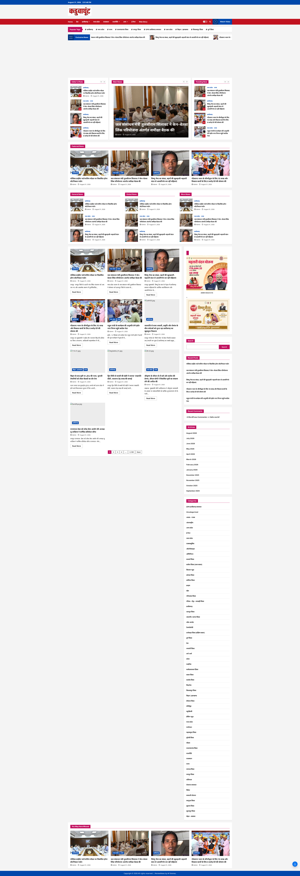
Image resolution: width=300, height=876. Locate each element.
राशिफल (189, 780)
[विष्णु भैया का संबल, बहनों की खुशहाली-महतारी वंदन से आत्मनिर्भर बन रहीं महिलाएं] (170, 163)
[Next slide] (104, 81)
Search (190, 341)
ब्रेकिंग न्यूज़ (189, 717)
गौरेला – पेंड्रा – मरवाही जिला (195, 601)
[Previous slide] (101, 81)
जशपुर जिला (190, 612)
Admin (87, 96)
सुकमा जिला (190, 806)
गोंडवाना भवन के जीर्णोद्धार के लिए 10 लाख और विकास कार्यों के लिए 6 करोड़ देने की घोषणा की (221, 37)
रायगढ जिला (190, 769)
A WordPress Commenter (197, 417)
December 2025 (192, 475)
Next (139, 452)
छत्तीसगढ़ (85, 22)
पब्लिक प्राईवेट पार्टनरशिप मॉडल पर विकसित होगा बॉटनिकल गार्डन (75, 91)
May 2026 (190, 449)
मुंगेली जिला (190, 738)
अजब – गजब (190, 517)
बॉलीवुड (188, 706)
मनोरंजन (189, 727)
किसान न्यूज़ (190, 570)
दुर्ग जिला (211, 29)
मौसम (188, 743)
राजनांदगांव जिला (122, 29)
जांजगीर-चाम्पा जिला (193, 617)
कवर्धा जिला (190, 559)
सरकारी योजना (191, 795)
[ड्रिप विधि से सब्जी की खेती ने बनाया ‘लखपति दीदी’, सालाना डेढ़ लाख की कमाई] (124, 361)
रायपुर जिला (137, 29)
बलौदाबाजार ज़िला (192, 669)
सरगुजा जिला (190, 801)
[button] (210, 21)
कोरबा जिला (190, 575)
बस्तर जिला (189, 675)
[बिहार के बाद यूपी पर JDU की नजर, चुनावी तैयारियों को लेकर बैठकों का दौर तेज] (87, 361)
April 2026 (190, 454)
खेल (187, 591)
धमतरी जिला (190, 648)
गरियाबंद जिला (191, 596)
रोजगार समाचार (191, 785)
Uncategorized (192, 512)
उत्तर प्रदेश (169, 29)
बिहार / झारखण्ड (182, 29)
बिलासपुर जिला (198, 29)
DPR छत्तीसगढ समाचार (153, 29)
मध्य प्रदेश (96, 22)
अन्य (124, 22)
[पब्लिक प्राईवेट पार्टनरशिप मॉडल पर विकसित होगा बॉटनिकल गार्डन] (89, 163)
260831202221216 (207, 293)
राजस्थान (106, 22)
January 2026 (191, 470)
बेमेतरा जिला (190, 701)
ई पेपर (133, 22)
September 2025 (193, 491)
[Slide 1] (187, 253)
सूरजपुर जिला (190, 811)
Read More (77, 292)
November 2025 (192, 480)
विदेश (188, 790)
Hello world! (215, 417)
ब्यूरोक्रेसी (189, 711)
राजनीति (115, 22)
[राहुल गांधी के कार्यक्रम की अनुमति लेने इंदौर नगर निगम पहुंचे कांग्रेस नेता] (124, 310)
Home (70, 22)
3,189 (131, 452)
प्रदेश (188, 659)
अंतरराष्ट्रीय (189, 523)
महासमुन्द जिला (191, 732)
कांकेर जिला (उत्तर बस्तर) (194, 564)
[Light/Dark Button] (205, 21)
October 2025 (191, 486)
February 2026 (192, 465)
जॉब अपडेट (190, 622)
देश (77, 22)
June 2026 (190, 443)
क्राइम (188, 585)
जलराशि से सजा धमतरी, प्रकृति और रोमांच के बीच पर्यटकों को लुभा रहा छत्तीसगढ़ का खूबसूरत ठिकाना (161, 328)
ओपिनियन (189, 554)
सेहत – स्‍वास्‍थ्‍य (190, 816)
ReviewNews (160, 873)
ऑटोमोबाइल (190, 549)
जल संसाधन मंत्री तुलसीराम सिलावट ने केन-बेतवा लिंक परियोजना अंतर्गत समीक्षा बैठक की (75, 105)
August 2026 (191, 433)
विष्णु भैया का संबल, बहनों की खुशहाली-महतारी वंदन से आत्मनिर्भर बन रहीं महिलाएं (154, 37)
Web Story (143, 22)
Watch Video (225, 22)
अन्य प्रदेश (189, 528)
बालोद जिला (190, 680)
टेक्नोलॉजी (189, 627)
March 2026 (191, 459)
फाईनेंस (188, 664)
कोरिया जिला (190, 580)
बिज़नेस (188, 685)
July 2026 (190, 438)
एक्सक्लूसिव (190, 543)
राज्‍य (110, 29)
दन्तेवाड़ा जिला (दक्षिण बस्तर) (195, 633)
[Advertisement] (150, 57)
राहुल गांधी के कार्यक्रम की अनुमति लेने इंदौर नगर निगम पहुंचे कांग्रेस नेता (199, 131)
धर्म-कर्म (189, 654)
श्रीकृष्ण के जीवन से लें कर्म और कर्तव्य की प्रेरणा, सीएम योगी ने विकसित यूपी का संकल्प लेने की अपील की (161, 379)
